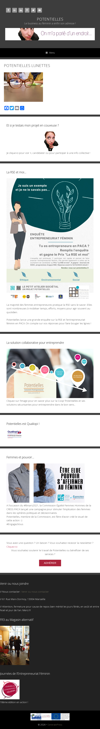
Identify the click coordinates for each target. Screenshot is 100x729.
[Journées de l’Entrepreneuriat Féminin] (10, 698)
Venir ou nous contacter (35, 591)
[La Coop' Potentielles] (50, 397)
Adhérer (50, 563)
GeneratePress (55, 724)
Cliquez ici (12, 546)
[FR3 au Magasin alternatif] (14, 664)
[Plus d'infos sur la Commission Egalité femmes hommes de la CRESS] (46, 501)
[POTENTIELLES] (50, 33)
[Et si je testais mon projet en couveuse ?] (50, 141)
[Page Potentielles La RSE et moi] (50, 301)
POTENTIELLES (50, 19)
